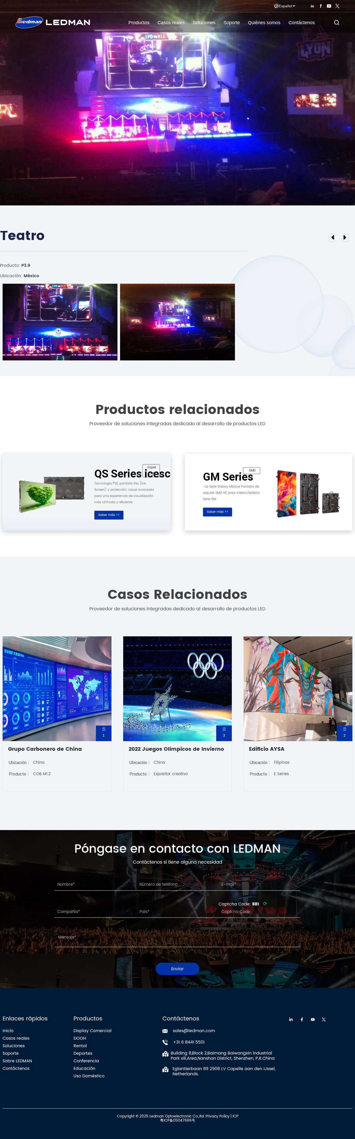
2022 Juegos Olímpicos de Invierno (176, 749)
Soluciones (204, 22)
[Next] (332, 238)
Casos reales (171, 22)
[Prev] (345, 238)
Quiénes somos (264, 22)
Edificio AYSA (266, 749)
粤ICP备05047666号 (177, 1120)
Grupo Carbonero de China (45, 749)
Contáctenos (301, 22)
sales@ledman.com (194, 1030)
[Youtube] (312, 1019)
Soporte (231, 22)
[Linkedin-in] (291, 1019)
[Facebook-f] (302, 1019)
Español (285, 6)
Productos (138, 22)
